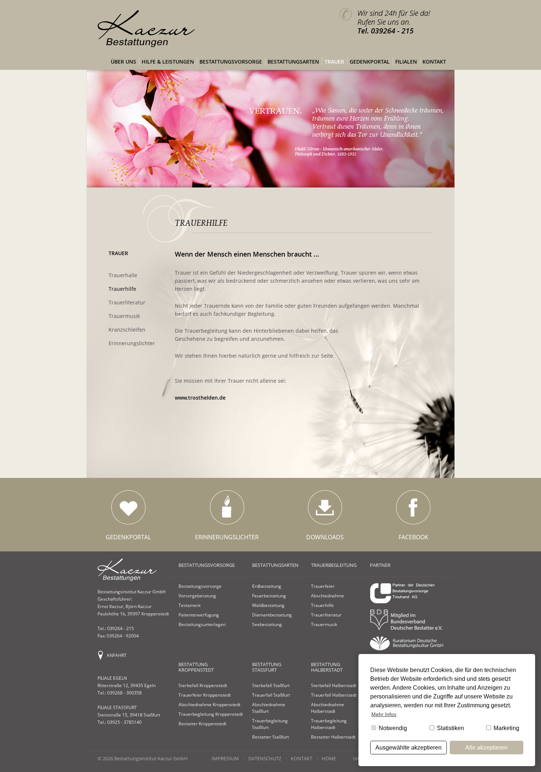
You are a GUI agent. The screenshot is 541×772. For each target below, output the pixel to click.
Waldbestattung (268, 605)
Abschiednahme (327, 596)
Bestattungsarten (293, 61)
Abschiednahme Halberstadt (327, 707)
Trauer (334, 61)
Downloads (325, 537)
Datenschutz (264, 758)
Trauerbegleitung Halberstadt (329, 724)
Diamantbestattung (272, 615)
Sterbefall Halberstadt (333, 685)
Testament (189, 605)
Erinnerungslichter (132, 343)
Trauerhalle (123, 275)
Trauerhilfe (122, 288)
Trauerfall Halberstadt (334, 695)
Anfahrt (117, 655)
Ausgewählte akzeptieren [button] (408, 747)
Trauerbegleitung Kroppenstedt (210, 714)
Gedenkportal (370, 61)
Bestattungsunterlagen (202, 624)
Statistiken (449, 728)
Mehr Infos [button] (383, 714)
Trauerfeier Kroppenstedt (204, 695)
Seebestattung (267, 624)
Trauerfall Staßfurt (271, 695)
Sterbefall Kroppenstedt (202, 685)
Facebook (413, 537)
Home (329, 758)
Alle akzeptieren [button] (486, 747)
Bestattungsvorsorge (230, 61)
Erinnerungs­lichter (227, 537)
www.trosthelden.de (200, 397)
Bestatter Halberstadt (333, 737)
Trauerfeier (323, 586)
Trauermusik (124, 315)
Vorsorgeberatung (197, 596)
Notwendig (392, 728)
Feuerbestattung (269, 596)
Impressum (225, 758)
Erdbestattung (266, 586)
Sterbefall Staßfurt (271, 685)
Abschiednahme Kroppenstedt (209, 704)
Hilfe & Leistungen (168, 61)
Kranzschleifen (127, 329)
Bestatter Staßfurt (270, 737)
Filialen (406, 61)
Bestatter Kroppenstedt (202, 724)
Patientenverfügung (198, 615)
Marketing (505, 728)
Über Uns (123, 61)
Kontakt (434, 61)
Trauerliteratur (127, 302)
